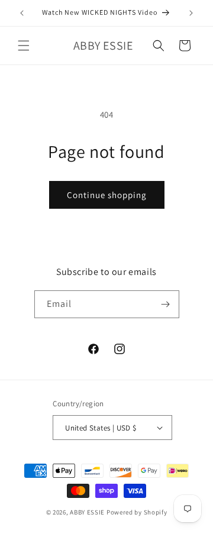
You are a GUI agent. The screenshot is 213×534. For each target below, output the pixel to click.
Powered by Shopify (136, 512)
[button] (24, 46)
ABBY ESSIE (87, 512)
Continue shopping (107, 194)
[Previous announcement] (22, 13)
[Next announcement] (191, 13)
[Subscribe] (166, 304)
